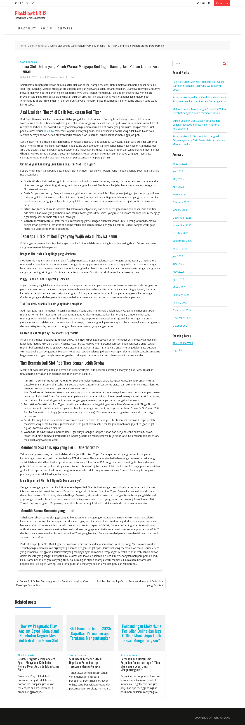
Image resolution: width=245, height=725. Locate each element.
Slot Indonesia (28, 62)
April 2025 (178, 279)
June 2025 (178, 264)
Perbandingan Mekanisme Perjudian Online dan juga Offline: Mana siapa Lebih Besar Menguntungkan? (141, 633)
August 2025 (180, 248)
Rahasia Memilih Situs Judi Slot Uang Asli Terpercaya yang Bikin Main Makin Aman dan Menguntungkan (199, 140)
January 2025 (180, 302)
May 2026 (178, 179)
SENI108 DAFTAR (183, 343)
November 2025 (182, 225)
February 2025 (181, 294)
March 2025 (179, 287)
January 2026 (180, 210)
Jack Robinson (50, 77)
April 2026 (178, 186)
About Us (47, 28)
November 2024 (182, 318)
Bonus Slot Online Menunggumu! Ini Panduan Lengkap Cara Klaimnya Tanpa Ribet (52, 583)
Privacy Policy (27, 28)
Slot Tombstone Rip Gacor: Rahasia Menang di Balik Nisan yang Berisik (130, 583)
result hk (49, 131)
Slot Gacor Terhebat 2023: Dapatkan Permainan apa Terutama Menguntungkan (90, 633)
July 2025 (178, 256)
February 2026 (181, 202)
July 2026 (178, 171)
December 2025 (182, 217)
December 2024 (182, 310)
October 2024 (181, 325)
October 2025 (181, 233)
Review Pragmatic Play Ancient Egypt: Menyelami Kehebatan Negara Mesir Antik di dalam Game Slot (39, 633)
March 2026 (179, 194)
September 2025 (182, 240)
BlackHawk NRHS (30, 13)
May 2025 (178, 271)
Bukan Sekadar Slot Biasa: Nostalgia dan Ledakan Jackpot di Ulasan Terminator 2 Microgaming (196, 124)
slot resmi (68, 77)
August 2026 (180, 163)
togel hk (177, 350)
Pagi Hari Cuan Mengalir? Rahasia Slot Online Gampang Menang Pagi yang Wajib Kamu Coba (199, 85)
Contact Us (222, 3)
